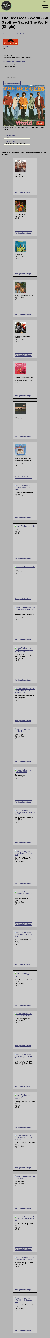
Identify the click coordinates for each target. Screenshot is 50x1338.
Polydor (6, 46)
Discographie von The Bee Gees (15, 34)
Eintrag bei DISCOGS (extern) (14, 61)
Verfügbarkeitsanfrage (12, 83)
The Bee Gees (10, 135)
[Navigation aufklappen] (45, 8)
